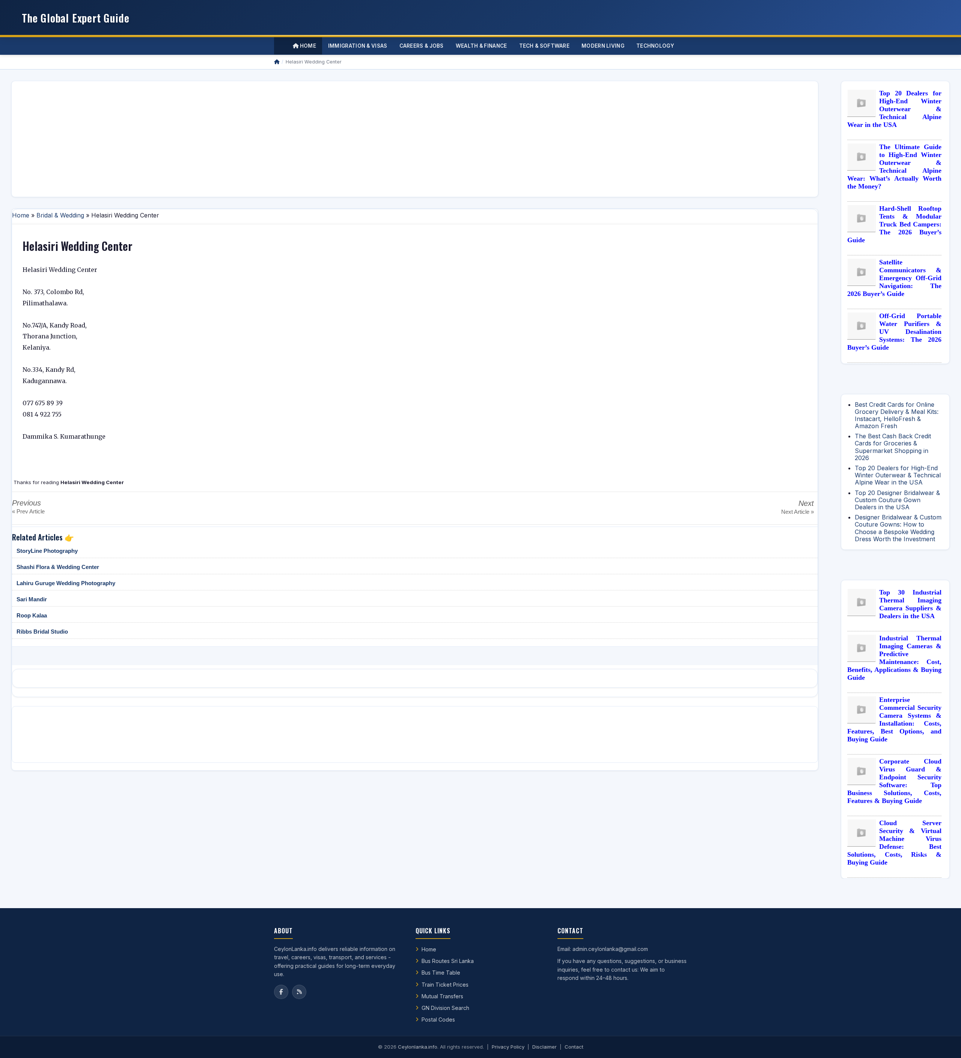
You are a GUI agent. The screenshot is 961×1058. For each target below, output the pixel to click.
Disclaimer (544, 1047)
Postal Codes (438, 1019)
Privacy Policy (508, 1047)
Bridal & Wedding (60, 215)
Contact (574, 1047)
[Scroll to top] (943, 1043)
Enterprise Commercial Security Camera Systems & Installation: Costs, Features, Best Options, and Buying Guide (894, 719)
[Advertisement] (243, 139)
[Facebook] (281, 992)
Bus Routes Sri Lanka (448, 961)
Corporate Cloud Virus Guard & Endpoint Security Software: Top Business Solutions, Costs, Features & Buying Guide (894, 781)
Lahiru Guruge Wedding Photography (66, 583)
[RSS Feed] (299, 992)
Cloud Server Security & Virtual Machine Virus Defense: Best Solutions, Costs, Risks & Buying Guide (894, 842)
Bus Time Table (441, 972)
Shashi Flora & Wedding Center (58, 567)
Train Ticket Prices (445, 984)
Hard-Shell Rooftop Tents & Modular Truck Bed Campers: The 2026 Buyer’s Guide (894, 224)
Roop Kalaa (32, 615)
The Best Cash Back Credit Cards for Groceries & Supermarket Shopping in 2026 (893, 447)
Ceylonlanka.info (417, 1047)
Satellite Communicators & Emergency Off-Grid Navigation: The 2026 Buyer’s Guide (894, 277)
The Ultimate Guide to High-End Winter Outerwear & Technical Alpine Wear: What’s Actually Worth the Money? (894, 166)
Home (307, 46)
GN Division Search (445, 1008)
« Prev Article (28, 511)
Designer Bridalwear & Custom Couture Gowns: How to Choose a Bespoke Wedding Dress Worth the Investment (898, 528)
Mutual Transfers (442, 996)
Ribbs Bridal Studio (42, 631)
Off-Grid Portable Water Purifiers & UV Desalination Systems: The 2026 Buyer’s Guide (894, 331)
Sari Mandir (32, 599)
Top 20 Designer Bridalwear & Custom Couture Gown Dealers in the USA (897, 500)
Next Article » (797, 512)
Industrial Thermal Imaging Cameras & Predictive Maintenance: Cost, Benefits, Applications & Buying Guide (894, 657)
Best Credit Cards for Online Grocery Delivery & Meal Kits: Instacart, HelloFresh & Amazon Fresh (896, 415)
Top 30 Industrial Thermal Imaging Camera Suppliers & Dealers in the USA (910, 604)
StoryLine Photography (47, 551)
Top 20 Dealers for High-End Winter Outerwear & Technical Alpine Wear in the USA (894, 108)
